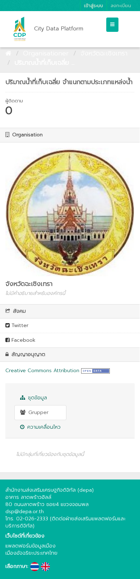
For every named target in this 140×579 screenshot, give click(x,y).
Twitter (19, 325)
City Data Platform (58, 28)
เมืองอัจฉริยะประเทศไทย (31, 553)
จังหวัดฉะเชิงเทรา (103, 53)
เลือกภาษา (16, 566)
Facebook (23, 340)
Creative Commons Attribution (42, 370)
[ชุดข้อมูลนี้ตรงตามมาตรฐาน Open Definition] (95, 370)
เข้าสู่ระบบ (93, 5)
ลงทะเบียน (121, 5)
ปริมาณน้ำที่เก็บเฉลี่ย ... (44, 63)
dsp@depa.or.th (24, 511)
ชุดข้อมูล (36, 398)
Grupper (37, 412)
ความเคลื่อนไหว (43, 427)
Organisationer (46, 53)
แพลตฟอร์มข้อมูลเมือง (30, 546)
